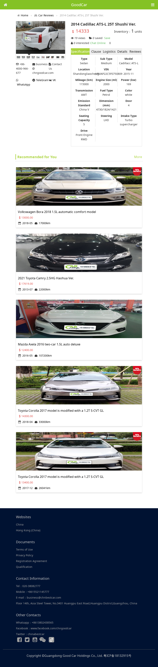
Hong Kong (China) (28, 530)
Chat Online (98, 43)
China (20, 524)
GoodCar (79, 4)
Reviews (135, 51)
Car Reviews (46, 15)
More (138, 157)
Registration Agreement (31, 561)
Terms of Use (24, 549)
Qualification (24, 567)
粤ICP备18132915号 (117, 656)
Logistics (109, 51)
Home (24, 15)
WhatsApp (23, 84)
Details (122, 51)
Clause (96, 51)
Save (107, 38)
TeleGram (42, 80)
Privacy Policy (24, 555)
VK (54, 80)
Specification (80, 51)
